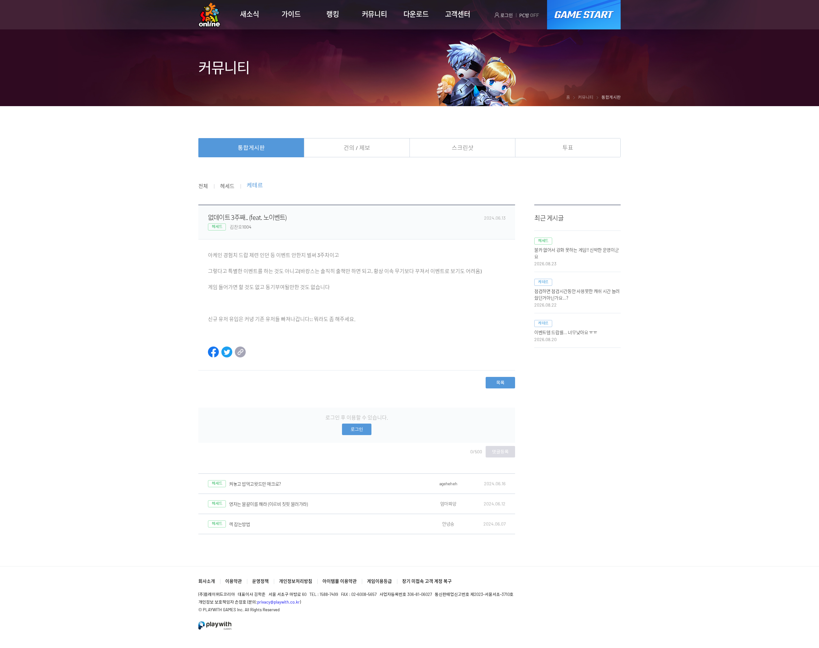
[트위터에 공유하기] (226, 355)
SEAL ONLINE (209, 15)
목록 (500, 382)
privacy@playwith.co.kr (278, 602)
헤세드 (227, 186)
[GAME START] (584, 14)
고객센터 (457, 14)
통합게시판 (251, 147)
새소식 (249, 14)
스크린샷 (462, 147)
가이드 (291, 14)
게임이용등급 (379, 581)
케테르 (255, 185)
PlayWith (215, 625)
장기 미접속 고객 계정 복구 (427, 581)
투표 (567, 147)
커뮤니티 (374, 14)
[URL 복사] (240, 355)
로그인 (506, 15)
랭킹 (332, 14)
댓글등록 (500, 451)
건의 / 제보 (357, 147)
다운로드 (416, 14)
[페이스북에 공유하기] (213, 355)
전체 (203, 186)
